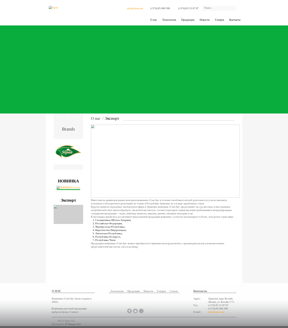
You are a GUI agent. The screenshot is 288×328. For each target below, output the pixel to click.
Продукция (187, 19)
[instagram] (141, 310)
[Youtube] (135, 310)
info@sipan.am (135, 8)
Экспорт (112, 118)
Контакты (234, 19)
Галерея (161, 291)
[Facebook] (129, 310)
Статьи (174, 291)
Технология (169, 19)
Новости (205, 19)
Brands (68, 129)
